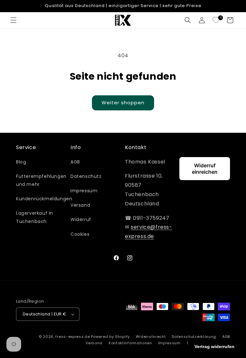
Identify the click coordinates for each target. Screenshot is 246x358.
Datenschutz (86, 176)
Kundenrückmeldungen (44, 198)
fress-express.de (72, 336)
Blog (21, 162)
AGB (75, 162)
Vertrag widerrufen (214, 346)
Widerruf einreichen (204, 168)
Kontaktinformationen (130, 343)
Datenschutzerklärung (194, 336)
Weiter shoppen (123, 102)
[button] (13, 20)
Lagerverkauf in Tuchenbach (34, 217)
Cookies (79, 234)
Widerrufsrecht (151, 336)
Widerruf (80, 219)
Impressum (83, 190)
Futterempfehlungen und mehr (41, 180)
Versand (80, 205)
